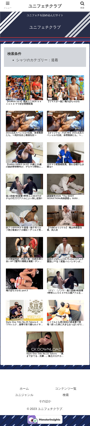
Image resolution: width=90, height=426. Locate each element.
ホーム (24, 388)
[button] (81, 372)
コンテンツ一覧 (65, 388)
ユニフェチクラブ (45, 6)
